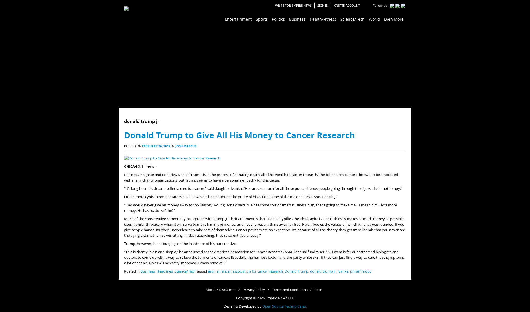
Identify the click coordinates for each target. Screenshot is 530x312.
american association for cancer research (249, 271)
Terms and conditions (290, 289)
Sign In (322, 5)
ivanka (343, 271)
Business (148, 271)
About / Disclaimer (221, 289)
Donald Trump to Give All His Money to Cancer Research (239, 135)
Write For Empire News (293, 5)
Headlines (165, 271)
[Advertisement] (265, 66)
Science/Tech (185, 271)
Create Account (347, 5)
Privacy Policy (254, 289)
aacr (211, 271)
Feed (318, 289)
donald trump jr (323, 271)
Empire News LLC (280, 298)
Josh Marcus (185, 146)
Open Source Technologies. (284, 306)
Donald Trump (296, 271)
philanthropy (361, 271)
